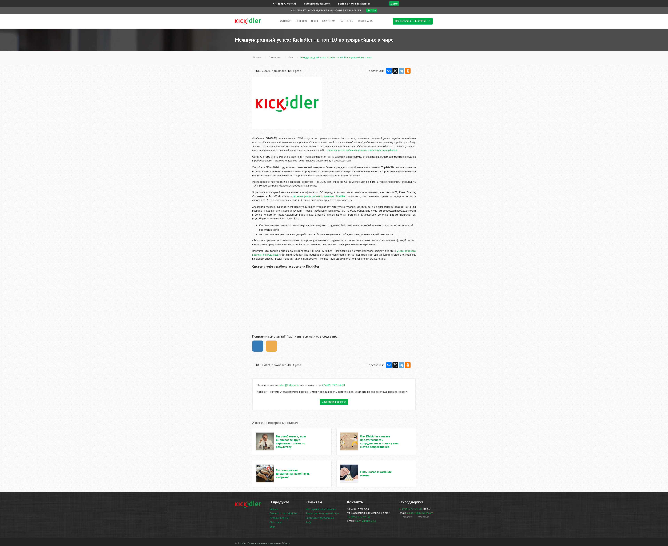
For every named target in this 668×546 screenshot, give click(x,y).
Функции (285, 21)
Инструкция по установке (321, 509)
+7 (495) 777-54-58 (284, 3)
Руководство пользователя (322, 513)
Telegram (406, 517)
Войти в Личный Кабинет (354, 3)
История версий (278, 518)
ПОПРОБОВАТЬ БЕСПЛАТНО (412, 21)
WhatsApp (423, 517)
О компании (365, 21)
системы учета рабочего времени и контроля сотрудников (362, 150)
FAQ (308, 522)
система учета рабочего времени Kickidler (319, 196)
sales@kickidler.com (317, 3)
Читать (371, 10)
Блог (272, 526)
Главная (274, 509)
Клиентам (328, 21)
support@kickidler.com (420, 513)
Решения (301, 21)
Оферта (286, 543)
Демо (394, 3)
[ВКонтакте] (389, 71)
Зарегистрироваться (334, 401)
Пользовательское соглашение (264, 543)
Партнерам (346, 21)
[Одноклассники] (408, 71)
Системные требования (320, 518)
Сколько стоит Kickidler (283, 513)
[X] (395, 71)
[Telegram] (401, 71)
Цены (314, 21)
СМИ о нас (275, 522)
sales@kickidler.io (288, 385)
